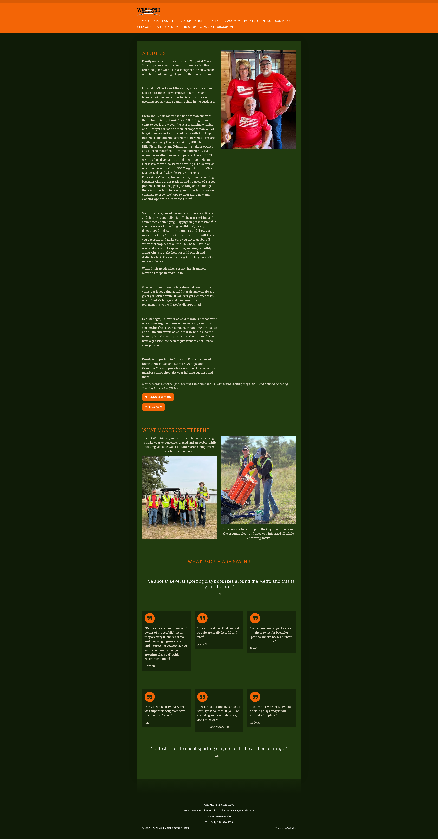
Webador (291, 828)
